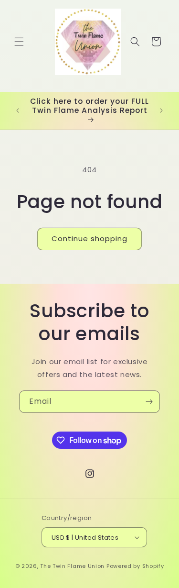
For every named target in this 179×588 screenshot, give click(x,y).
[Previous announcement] (17, 110)
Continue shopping (89, 238)
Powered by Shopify (135, 566)
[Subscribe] (148, 401)
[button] (19, 41)
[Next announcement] (161, 110)
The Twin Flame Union (72, 566)
